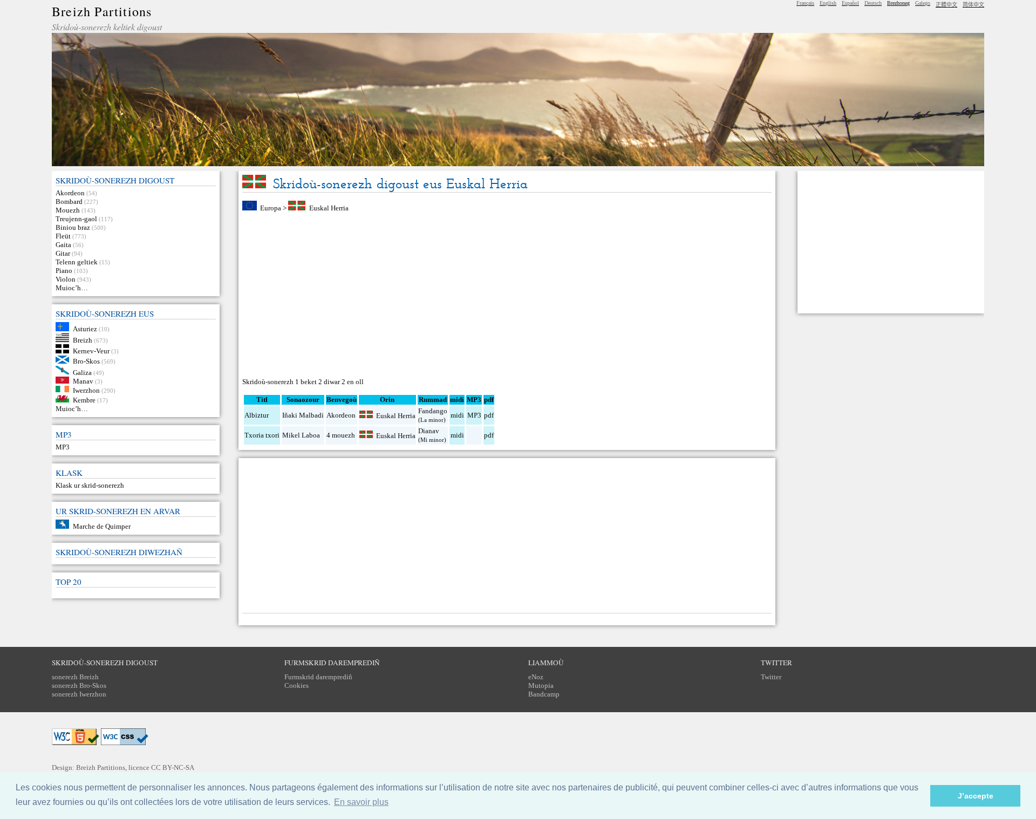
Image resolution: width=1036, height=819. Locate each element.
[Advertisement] (507, 295)
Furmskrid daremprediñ (318, 677)
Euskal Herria (329, 208)
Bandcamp (544, 694)
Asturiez (85, 329)
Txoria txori (262, 435)
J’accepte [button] (975, 795)
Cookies (296, 685)
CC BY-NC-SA (172, 767)
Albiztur (256, 415)
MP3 (63, 447)
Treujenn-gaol (76, 219)
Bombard (69, 201)
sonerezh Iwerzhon (79, 694)
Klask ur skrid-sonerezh (90, 485)
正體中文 (946, 5)
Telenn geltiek (77, 262)
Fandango (432, 411)
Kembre (84, 400)
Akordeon (70, 193)
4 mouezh (340, 435)
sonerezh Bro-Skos (79, 685)
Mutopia (541, 685)
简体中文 (973, 5)
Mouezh (68, 210)
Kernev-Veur (91, 351)
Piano (64, 271)
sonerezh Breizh (75, 677)
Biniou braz (73, 227)
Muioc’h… (72, 288)
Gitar (63, 253)
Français (805, 3)
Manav (83, 381)
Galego (922, 3)
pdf (489, 415)
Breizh (82, 340)
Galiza (82, 372)
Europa (270, 208)
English (828, 3)
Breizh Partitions (102, 11)
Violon (66, 279)
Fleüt (63, 236)
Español (850, 3)
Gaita (63, 245)
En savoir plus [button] (361, 802)
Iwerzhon (86, 390)
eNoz (535, 677)
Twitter (771, 677)
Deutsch (873, 3)
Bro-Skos (86, 361)
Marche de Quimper (102, 526)
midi (457, 415)
